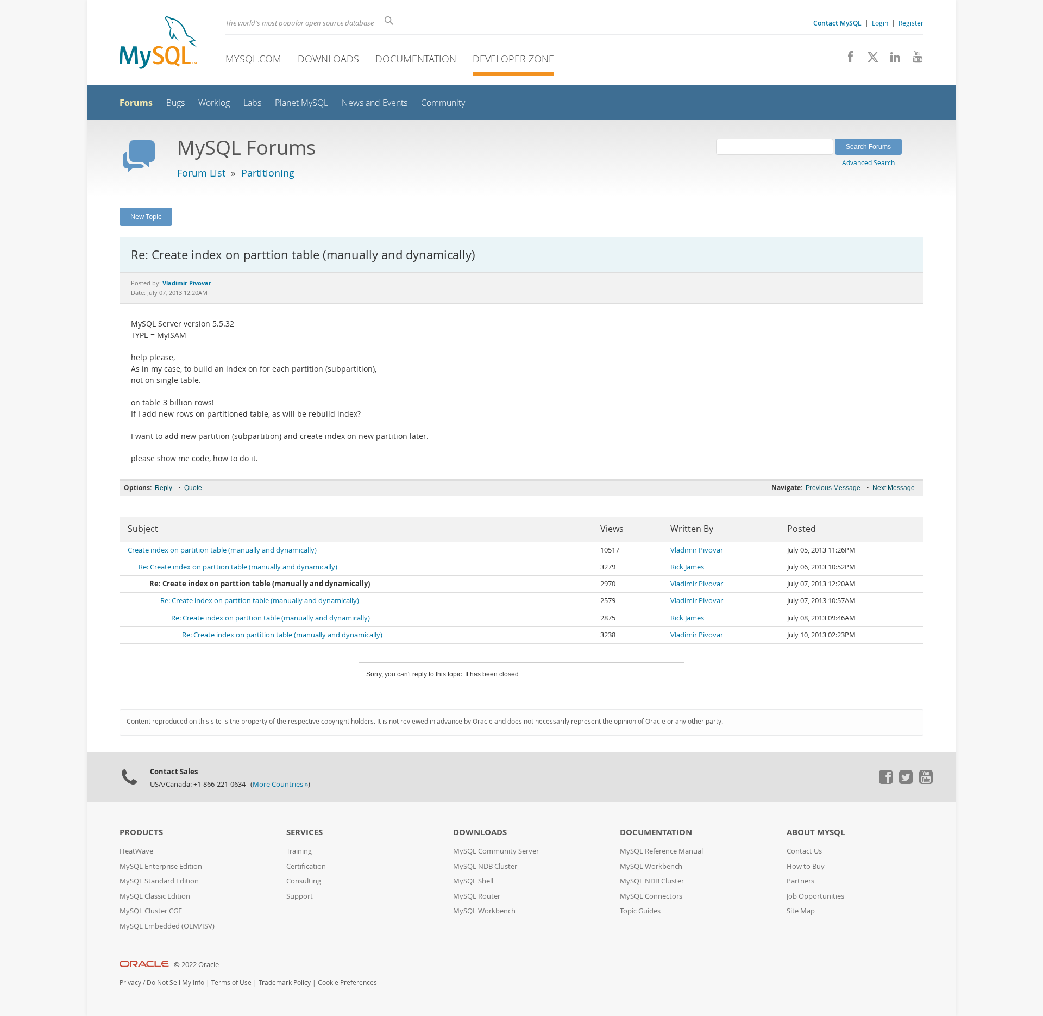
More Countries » (280, 784)
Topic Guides (640, 910)
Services (304, 832)
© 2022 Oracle (196, 964)
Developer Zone (513, 58)
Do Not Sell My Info (175, 983)
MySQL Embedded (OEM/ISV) (167, 926)
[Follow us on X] (869, 60)
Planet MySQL (301, 103)
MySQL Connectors (651, 896)
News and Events (374, 103)
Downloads (328, 58)
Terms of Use (231, 983)
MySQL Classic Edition (155, 896)
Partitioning (267, 172)
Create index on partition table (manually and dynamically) (222, 550)
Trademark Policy (285, 983)
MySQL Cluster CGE (151, 910)
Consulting (303, 881)
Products (141, 832)
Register (911, 22)
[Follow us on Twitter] (905, 781)
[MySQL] (158, 44)
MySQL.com (253, 58)
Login (880, 22)
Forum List (201, 172)
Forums (136, 103)
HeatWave (136, 851)
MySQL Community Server (496, 851)
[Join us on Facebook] (847, 60)
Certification (306, 866)
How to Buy (806, 866)
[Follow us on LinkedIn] (891, 60)
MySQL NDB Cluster (485, 866)
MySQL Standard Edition (159, 881)
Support (299, 896)
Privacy (130, 983)
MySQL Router (476, 896)
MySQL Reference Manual (661, 851)
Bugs (175, 103)
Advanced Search (868, 162)
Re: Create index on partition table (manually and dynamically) (282, 634)
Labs (252, 103)
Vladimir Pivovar (696, 550)
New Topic (145, 216)
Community (443, 103)
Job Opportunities (815, 896)
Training (299, 851)
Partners (800, 881)
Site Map (801, 910)
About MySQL (816, 832)
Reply (163, 488)
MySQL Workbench (484, 910)
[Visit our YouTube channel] (913, 60)
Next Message (893, 488)
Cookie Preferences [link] (347, 983)
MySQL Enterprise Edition (161, 866)
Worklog (214, 103)
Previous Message (833, 488)
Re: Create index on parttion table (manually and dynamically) (238, 567)
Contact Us (804, 851)
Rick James (687, 567)
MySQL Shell (473, 881)
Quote (193, 488)
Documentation (415, 58)
